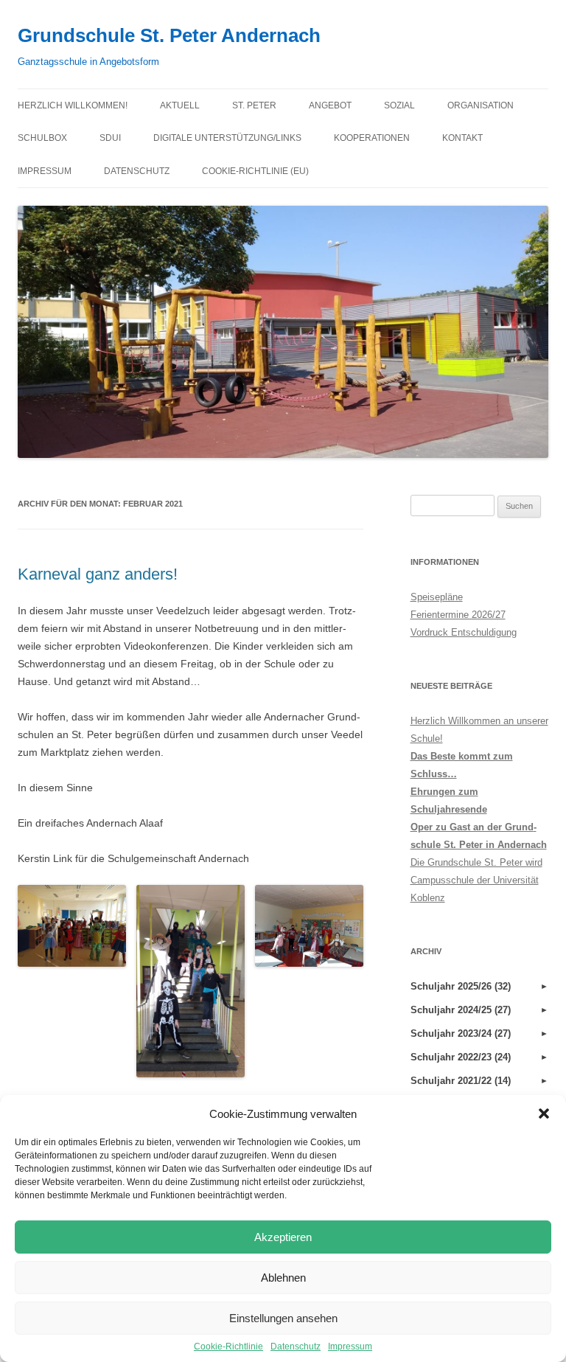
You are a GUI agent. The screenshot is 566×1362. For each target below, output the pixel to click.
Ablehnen (283, 1277)
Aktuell (180, 105)
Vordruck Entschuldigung (463, 632)
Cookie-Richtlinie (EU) (255, 171)
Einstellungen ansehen (283, 1318)
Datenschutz (295, 1346)
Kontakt (462, 138)
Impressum (350, 1346)
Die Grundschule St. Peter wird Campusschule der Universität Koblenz (476, 880)
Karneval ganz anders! (98, 574)
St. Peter (254, 105)
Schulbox (42, 138)
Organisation (480, 105)
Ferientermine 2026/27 (458, 614)
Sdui (110, 138)
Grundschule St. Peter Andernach (169, 35)
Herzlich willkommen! (72, 105)
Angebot (330, 105)
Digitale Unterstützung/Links (227, 138)
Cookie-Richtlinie (228, 1346)
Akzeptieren (283, 1237)
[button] (544, 1113)
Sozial (399, 105)
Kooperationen (372, 138)
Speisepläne (436, 596)
